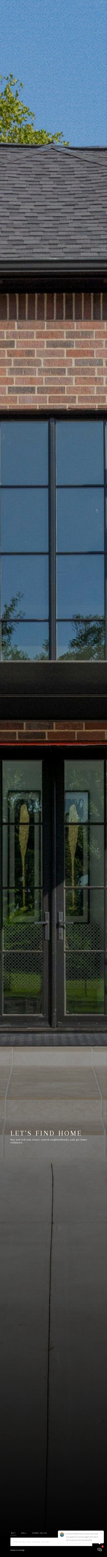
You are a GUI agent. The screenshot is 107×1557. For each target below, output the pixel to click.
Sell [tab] (24, 1533)
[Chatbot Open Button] (100, 1549)
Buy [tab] (13, 1533)
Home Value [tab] (39, 1533)
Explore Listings (17, 1550)
